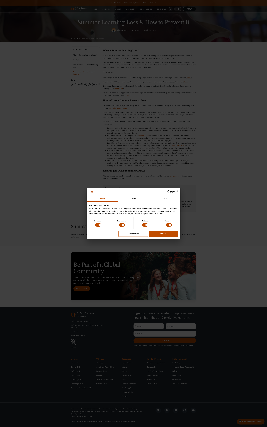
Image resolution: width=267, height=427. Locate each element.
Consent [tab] (102, 198)
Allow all (163, 233)
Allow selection (133, 233)
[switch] (122, 225)
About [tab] (164, 198)
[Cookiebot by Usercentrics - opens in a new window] (169, 191)
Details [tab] (133, 198)
